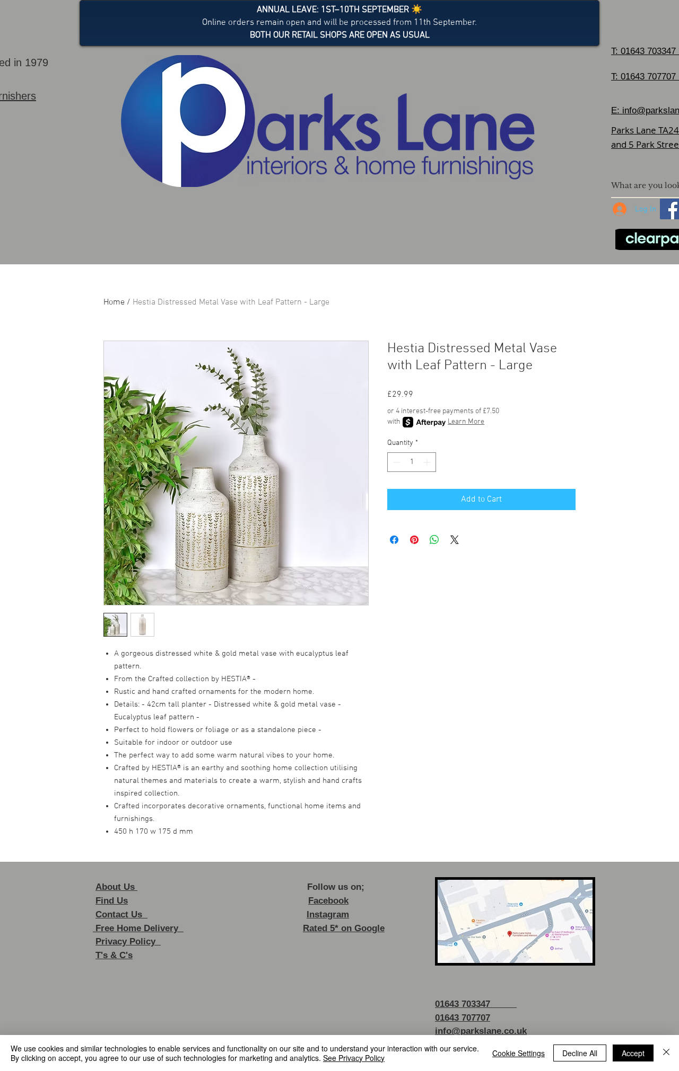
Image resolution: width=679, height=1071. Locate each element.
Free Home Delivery (138, 928)
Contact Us (121, 914)
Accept (633, 1053)
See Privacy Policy (354, 1057)
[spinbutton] (411, 462)
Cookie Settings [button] (518, 1053)
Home (114, 302)
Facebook (328, 901)
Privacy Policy (128, 941)
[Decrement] (395, 462)
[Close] (666, 1053)
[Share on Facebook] (394, 539)
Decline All (579, 1053)
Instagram (328, 914)
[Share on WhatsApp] (434, 539)
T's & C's (114, 955)
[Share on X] (454, 539)
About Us (116, 887)
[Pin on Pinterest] (414, 539)
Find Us (111, 901)
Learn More (466, 421)
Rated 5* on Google (344, 928)
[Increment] (427, 462)
